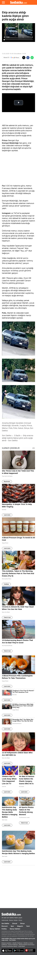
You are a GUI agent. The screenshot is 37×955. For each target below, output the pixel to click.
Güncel (14, 923)
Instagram (6, 213)
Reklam (11, 920)
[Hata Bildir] (21, 946)
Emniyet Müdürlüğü (10, 143)
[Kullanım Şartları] (6, 943)
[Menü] (3, 2)
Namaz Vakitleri (15, 929)
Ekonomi (5, 926)
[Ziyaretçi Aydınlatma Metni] (9, 946)
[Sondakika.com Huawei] (30, 951)
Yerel (28, 926)
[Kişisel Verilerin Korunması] (26, 944)
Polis (4, 313)
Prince (4, 140)
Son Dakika (5, 923)
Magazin (20, 926)
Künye (20, 920)
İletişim (16, 920)
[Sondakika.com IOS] (7, 951)
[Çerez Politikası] (13, 944)
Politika (4, 929)
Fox (3, 186)
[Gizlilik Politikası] (17, 943)
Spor (12, 926)
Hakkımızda (5, 920)
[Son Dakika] (18, 2)
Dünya (22, 923)
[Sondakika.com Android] (18, 951)
